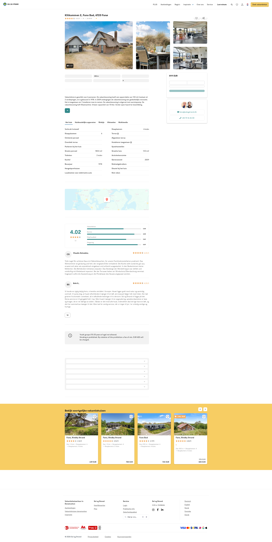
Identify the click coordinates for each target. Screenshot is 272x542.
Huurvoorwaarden (124, 537)
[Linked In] (162, 509)
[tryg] (93, 529)
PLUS (155, 4)
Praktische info (129, 509)
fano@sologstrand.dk (188, 112)
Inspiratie (68, 515)
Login (125, 505)
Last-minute (222, 4)
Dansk (187, 515)
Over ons (200, 4)
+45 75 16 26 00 (188, 118)
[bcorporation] (100, 529)
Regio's (177, 4)
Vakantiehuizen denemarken (76, 511)
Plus (95, 509)
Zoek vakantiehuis (259, 4)
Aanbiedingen (166, 4)
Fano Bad (143, 437)
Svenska (188, 511)
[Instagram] (153, 509)
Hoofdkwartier (99, 505)
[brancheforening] (72, 529)
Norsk (187, 508)
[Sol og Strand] (10, 5)
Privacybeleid (93, 537)
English (187, 505)
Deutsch (188, 501)
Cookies (108, 537)
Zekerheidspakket (130, 512)
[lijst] (237, 4)
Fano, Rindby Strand (76, 437)
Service (210, 4)
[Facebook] (158, 509)
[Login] (242, 4)
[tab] (74, 434)
